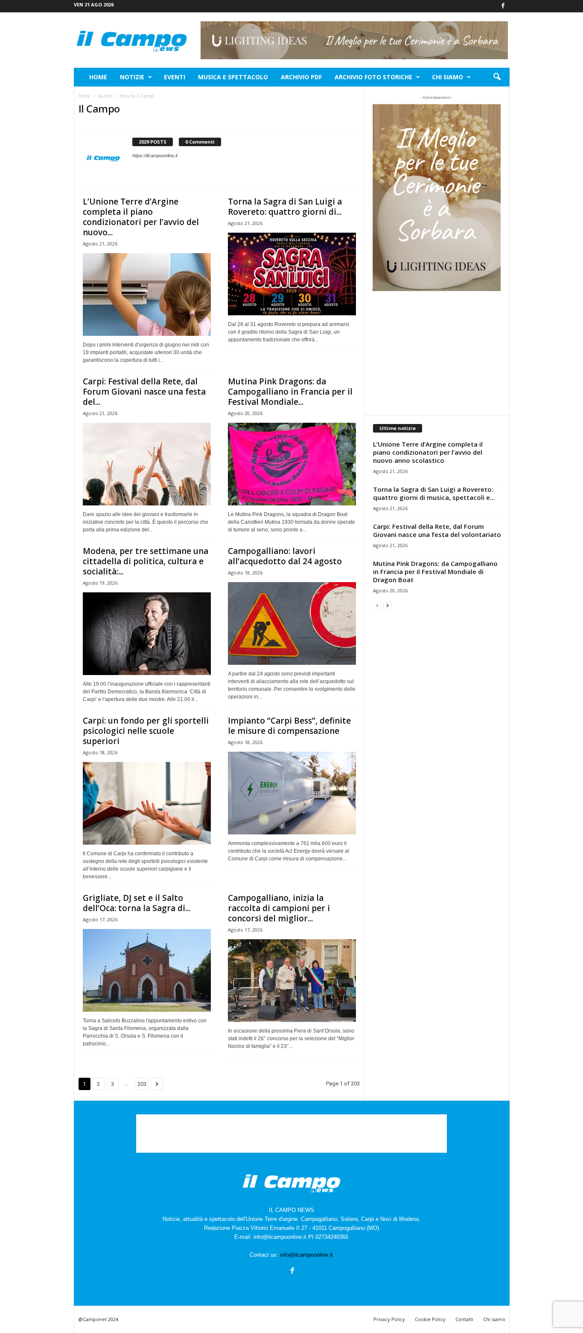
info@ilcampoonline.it (306, 1255)
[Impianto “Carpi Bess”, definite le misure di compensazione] (292, 793)
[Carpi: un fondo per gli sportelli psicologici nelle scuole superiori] (147, 803)
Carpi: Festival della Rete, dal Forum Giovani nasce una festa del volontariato (437, 530)
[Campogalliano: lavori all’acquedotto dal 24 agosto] (292, 623)
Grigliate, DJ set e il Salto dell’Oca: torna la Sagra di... (136, 903)
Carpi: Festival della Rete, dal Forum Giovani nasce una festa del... (144, 391)
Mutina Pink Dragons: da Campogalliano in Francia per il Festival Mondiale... (290, 391)
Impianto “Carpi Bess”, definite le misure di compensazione (289, 725)
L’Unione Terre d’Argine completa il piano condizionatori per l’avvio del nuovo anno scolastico (428, 452)
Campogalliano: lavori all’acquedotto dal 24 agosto (285, 556)
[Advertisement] (437, 353)
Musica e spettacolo (233, 77)
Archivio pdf (301, 77)
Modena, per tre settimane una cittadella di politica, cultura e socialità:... (145, 561)
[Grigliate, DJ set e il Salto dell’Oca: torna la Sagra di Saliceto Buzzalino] (147, 970)
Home (98, 77)
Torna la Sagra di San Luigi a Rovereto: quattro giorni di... (285, 206)
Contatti (464, 1319)
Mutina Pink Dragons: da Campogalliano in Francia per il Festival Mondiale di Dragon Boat (435, 571)
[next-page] (387, 605)
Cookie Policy (430, 1319)
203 (141, 1084)
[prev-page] (377, 605)
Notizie (132, 77)
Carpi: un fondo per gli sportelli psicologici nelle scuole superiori (146, 731)
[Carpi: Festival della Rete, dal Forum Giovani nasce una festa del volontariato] (147, 464)
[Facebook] (503, 6)
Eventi (174, 77)
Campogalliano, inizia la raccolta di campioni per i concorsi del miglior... (279, 908)
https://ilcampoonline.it (155, 155)
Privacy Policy (389, 1319)
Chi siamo (447, 77)
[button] (496, 77)
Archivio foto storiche (373, 77)
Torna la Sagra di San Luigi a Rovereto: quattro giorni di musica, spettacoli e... (434, 493)
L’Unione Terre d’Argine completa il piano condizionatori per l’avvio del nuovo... (141, 217)
